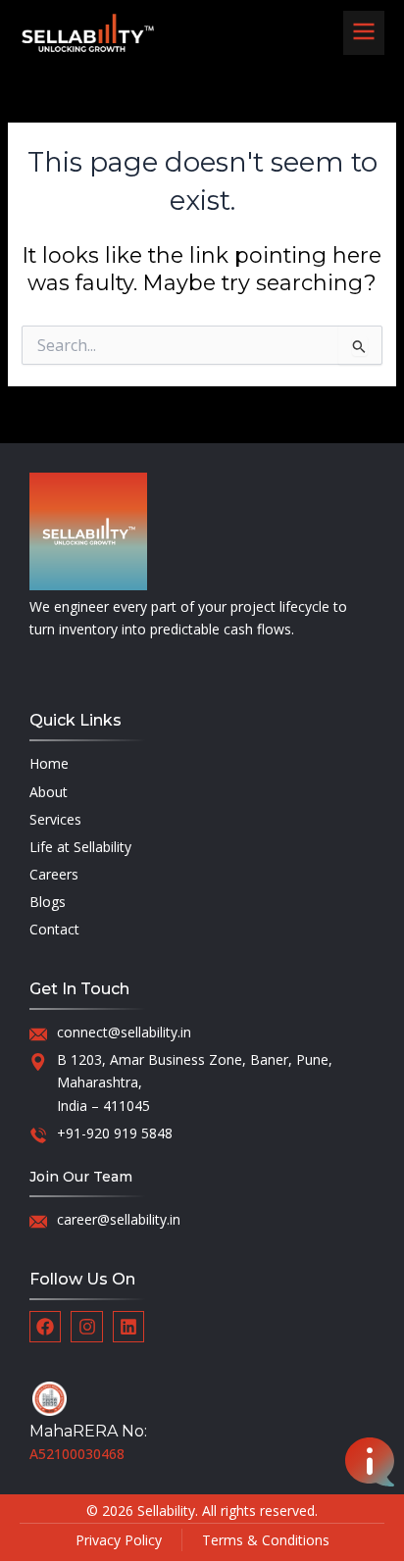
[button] (363, 33)
